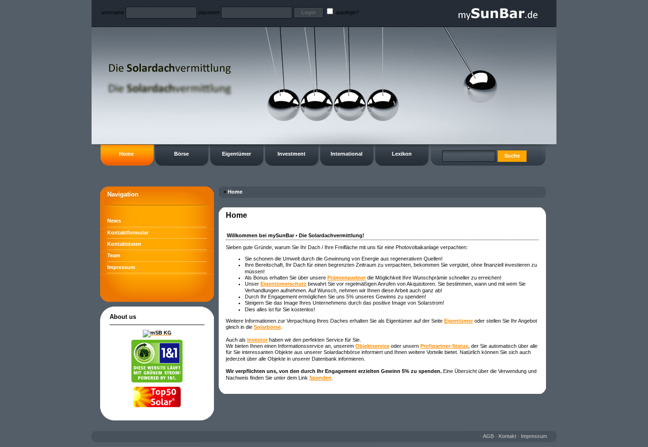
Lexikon (402, 154)
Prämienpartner (346, 277)
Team (113, 255)
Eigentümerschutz (283, 284)
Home (126, 154)
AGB (488, 436)
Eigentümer (236, 154)
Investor (257, 340)
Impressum (121, 267)
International (346, 154)
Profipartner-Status (444, 346)
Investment (291, 154)
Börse (181, 154)
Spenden (320, 378)
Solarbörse (267, 327)
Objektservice (372, 346)
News (114, 221)
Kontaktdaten (124, 244)
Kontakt (507, 436)
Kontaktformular (127, 232)
